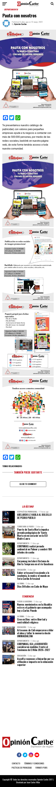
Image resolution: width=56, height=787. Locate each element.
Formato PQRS (41, 767)
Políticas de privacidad (22, 767)
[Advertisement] (28, 699)
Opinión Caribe (20, 24)
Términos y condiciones (34, 763)
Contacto (16, 763)
